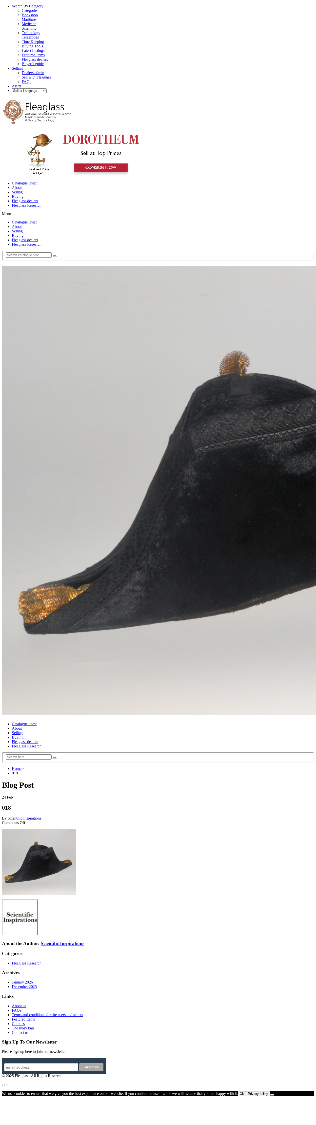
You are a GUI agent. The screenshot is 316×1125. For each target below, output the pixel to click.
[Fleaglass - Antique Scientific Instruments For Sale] (38, 121)
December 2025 (24, 986)
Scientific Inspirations (24, 818)
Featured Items (23, 1019)
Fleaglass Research (26, 205)
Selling (17, 192)
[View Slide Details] (80, 175)
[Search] (55, 256)
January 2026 (22, 982)
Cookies (18, 1024)
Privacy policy (258, 1094)
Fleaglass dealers (25, 201)
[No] (272, 1095)
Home (16, 768)
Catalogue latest (24, 183)
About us (19, 1006)
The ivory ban (23, 1028)
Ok (242, 1094)
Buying (17, 196)
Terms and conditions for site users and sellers (47, 1015)
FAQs (16, 1010)
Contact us (20, 1032)
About (17, 187)
